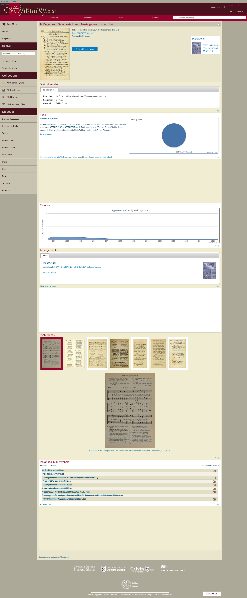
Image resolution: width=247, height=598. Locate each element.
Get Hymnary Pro (165, 595)
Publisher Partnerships (143, 595)
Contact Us (114, 595)
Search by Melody (10, 68)
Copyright (97, 595)
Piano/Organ (198, 39)
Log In (5, 31)
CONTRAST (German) (49, 118)
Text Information (49, 90)
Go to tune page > (47, 134)
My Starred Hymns (15, 83)
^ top (217, 110)
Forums (5, 176)
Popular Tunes (8, 147)
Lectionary (7, 155)
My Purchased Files (16, 104)
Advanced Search (10, 61)
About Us (6, 190)
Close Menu (11, 24)
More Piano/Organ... (50, 272)
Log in (231, 11)
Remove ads (215, 7)
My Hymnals (12, 97)
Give (155, 595)
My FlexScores (13, 90)
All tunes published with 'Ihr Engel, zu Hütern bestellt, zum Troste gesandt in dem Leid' (76, 157)
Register (240, 11)
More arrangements (48, 286)
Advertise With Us (126, 595)
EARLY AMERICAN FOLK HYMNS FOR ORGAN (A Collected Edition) (72, 267)
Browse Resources (10, 119)
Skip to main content (8, 1)
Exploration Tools (10, 126)
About (90, 595)
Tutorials (6, 183)
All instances (45, 504)
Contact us (65, 557)
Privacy (105, 595)
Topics (5, 133)
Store (121, 17)
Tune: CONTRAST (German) (83, 33)
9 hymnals (86, 36)
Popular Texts (8, 140)
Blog (4, 169)
